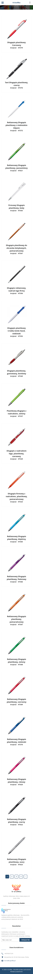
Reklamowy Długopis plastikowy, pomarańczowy (16, 619)
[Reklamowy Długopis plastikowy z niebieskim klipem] (16, 109)
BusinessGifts (25, 915)
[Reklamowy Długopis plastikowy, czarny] (16, 805)
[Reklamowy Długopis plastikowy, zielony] (16, 645)
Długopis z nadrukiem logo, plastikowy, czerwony (16, 454)
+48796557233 (8, 953)
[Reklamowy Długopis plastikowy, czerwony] (16, 685)
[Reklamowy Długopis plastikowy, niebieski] (16, 725)
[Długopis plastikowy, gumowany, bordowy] (16, 357)
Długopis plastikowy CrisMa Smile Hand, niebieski (16, 331)
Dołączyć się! (25, 940)
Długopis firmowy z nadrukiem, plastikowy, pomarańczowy (16, 496)
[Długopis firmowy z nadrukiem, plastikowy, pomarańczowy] (16, 480)
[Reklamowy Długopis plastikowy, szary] (16, 845)
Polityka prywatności (16, 971)
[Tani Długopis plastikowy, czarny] (16, 69)
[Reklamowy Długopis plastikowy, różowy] (16, 765)
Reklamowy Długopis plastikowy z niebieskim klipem (16, 125)
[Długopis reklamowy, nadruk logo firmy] (16, 274)
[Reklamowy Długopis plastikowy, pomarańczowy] (16, 603)
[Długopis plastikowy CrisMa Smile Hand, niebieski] (16, 314)
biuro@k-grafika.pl (10, 960)
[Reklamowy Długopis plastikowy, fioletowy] (16, 563)
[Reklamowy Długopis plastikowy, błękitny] (16, 523)
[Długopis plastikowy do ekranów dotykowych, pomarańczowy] (16, 231)
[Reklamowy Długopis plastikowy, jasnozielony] (16, 151)
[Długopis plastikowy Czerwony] (16, 29)
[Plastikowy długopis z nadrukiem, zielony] (16, 397)
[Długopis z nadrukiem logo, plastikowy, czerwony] (16, 437)
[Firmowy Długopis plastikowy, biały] (16, 191)
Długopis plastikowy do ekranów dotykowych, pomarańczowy (16, 248)
